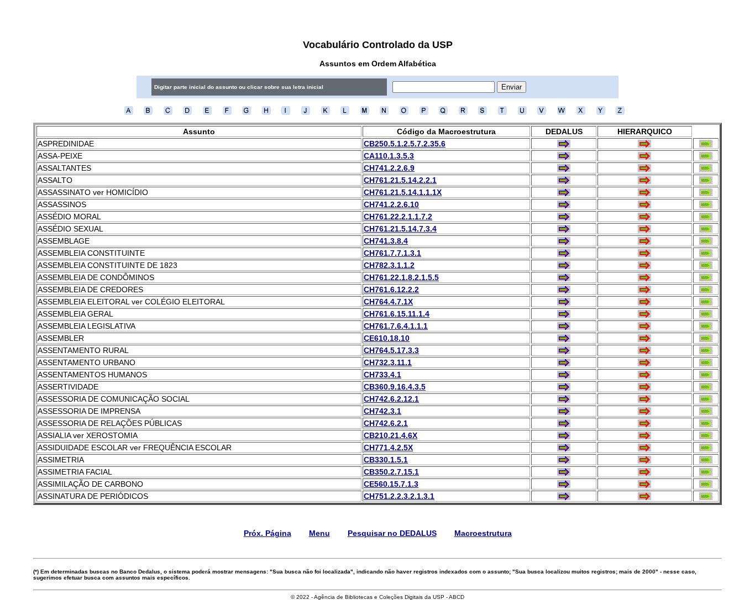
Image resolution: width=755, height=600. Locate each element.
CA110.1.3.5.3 (389, 155)
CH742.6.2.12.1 (391, 398)
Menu (319, 533)
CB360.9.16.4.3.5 (395, 386)
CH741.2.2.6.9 (389, 168)
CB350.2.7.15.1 (391, 471)
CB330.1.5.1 (386, 459)
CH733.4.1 (382, 374)
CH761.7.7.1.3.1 (392, 253)
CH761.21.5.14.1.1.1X (403, 192)
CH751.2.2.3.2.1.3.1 (399, 496)
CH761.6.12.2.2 (391, 289)
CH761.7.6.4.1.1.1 (396, 326)
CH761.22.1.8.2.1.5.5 (401, 277)
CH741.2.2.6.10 (391, 204)
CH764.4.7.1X (388, 301)
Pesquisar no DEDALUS (392, 533)
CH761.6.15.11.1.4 (396, 313)
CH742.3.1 (382, 411)
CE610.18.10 (387, 338)
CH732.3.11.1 (388, 362)
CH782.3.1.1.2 (389, 265)
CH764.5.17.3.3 (391, 350)
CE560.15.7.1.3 (391, 484)
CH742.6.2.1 (386, 423)
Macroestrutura (483, 533)
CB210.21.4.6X (390, 435)
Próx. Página (267, 533)
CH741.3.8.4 (386, 240)
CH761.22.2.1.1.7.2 (398, 216)
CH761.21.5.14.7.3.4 (400, 228)
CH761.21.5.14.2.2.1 (400, 180)
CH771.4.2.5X (388, 447)
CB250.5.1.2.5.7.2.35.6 (404, 143)
